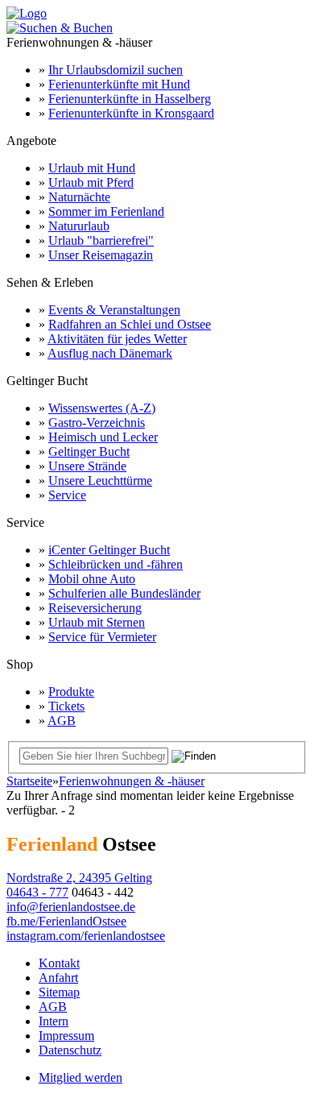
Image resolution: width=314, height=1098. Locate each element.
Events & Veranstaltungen (114, 310)
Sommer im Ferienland (106, 211)
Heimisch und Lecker (103, 437)
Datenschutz (70, 1050)
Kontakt (59, 963)
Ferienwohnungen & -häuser (132, 781)
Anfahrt (58, 977)
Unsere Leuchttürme (100, 480)
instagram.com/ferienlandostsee (85, 936)
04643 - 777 (37, 892)
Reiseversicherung (95, 608)
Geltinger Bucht (89, 451)
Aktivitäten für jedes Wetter (117, 339)
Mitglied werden (80, 1077)
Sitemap (59, 992)
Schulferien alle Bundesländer (124, 593)
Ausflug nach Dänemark (110, 353)
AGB (62, 720)
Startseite (29, 781)
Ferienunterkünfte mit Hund (119, 84)
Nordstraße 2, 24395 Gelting (79, 878)
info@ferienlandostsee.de (70, 907)
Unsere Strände (87, 466)
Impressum (66, 1035)
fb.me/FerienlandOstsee (66, 921)
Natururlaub (78, 226)
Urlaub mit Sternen (96, 622)
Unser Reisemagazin (100, 255)
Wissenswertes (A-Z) (101, 408)
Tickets (66, 706)
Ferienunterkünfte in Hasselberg (129, 99)
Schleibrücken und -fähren (115, 564)
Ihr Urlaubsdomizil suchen (115, 70)
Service (67, 495)
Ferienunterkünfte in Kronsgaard (131, 113)
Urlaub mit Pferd (91, 182)
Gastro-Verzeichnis (96, 422)
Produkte (71, 691)
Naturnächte (79, 197)
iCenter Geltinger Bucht (109, 550)
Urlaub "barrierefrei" (101, 240)
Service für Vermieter (102, 637)
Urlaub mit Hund (91, 168)
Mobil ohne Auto (91, 579)
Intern (53, 1021)
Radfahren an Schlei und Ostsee (129, 324)
